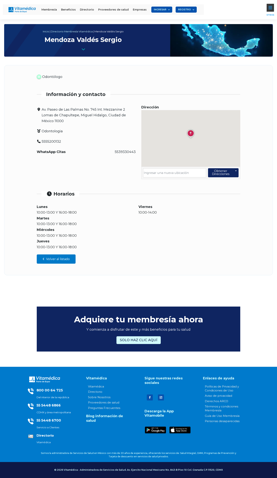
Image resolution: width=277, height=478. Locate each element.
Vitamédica (96, 386)
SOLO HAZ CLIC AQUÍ (138, 340)
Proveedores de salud (103, 402)
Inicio (46, 31)
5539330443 (125, 152)
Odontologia (52, 131)
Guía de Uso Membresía (222, 416)
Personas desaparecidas (222, 421)
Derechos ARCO (216, 401)
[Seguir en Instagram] (161, 397)
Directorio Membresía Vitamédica (72, 31)
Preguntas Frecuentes (104, 408)
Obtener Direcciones (220, 172)
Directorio (95, 392)
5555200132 (51, 141)
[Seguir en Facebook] (150, 397)
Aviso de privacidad (218, 395)
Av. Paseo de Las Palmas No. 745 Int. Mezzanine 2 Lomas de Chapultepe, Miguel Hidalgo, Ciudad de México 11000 (84, 115)
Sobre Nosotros (99, 397)
